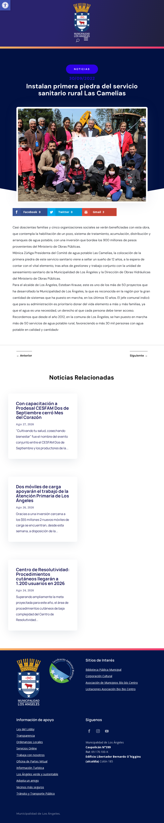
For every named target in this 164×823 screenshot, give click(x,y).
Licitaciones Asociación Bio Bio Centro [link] (111, 689)
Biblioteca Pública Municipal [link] (103, 670)
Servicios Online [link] (26, 748)
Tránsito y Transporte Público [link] (35, 793)
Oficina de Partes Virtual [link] (31, 761)
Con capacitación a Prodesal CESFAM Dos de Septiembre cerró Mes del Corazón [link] (42, 410)
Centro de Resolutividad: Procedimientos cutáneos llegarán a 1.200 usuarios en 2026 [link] (43, 576)
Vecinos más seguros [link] (30, 787)
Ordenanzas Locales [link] (29, 742)
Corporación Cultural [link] (99, 676)
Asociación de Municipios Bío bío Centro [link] (112, 683)
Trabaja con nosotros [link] (30, 755)
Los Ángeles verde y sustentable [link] (37, 774)
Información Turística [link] (30, 768)
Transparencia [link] (25, 735)
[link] (5, 5)
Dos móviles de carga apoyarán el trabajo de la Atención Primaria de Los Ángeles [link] (42, 493)
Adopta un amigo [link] (27, 780)
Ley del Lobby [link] (25, 729)
